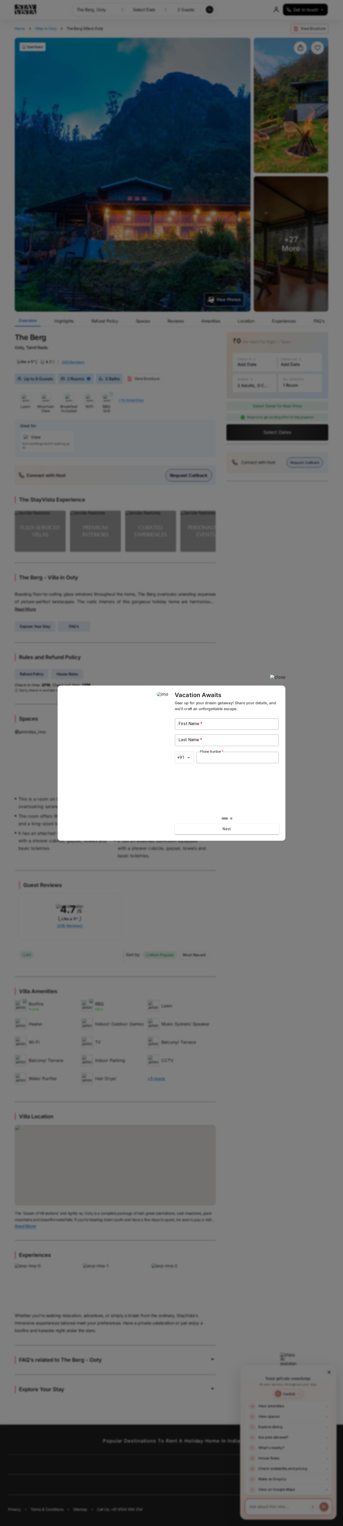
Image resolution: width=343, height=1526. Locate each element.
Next (227, 829)
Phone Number (211, 751)
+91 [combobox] (180, 757)
